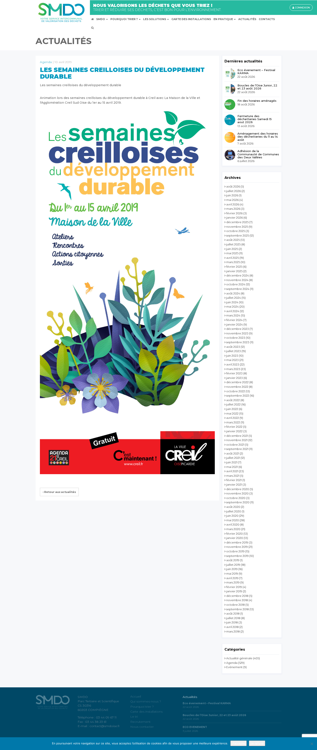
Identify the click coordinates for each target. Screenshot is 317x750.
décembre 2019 (237, 542)
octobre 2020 (235, 498)
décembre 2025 (237, 222)
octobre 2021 (235, 444)
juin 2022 (232, 409)
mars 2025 (233, 262)
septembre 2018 (237, 609)
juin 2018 (232, 622)
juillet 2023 (233, 351)
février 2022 (234, 426)
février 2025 (234, 266)
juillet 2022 (233, 404)
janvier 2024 (234, 324)
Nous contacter (142, 727)
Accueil (135, 696)
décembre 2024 (237, 275)
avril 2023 (232, 364)
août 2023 (233, 346)
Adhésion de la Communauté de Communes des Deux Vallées (258, 154)
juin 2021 (231, 462)
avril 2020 (232, 524)
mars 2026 (233, 208)
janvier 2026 (234, 217)
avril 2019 (232, 578)
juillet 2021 (233, 457)
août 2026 (233, 186)
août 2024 (233, 293)
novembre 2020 (237, 493)
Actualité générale (239, 658)
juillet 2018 (233, 618)
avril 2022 (232, 417)
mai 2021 (232, 467)
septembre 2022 (237, 395)
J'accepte (238, 743)
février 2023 (234, 373)
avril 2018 (232, 627)
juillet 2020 (233, 511)
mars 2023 (233, 369)
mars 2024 (233, 315)
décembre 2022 (237, 382)
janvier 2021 (234, 484)
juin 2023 (232, 355)
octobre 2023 (235, 337)
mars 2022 (233, 422)
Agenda (46, 62)
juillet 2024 (233, 297)
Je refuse (257, 743)
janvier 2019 (234, 591)
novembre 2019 (237, 546)
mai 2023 (232, 360)
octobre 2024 (235, 284)
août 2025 (233, 240)
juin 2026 (232, 195)
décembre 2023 (237, 329)
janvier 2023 (234, 378)
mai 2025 (232, 253)
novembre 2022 (237, 386)
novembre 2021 (237, 440)
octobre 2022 (235, 391)
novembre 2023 (237, 333)
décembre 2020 (237, 489)
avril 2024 (232, 311)
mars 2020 (233, 529)
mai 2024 (232, 306)
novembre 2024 (237, 280)
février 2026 (234, 213)
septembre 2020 (238, 502)
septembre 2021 (237, 449)
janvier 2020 (234, 538)
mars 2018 (233, 631)
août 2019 (232, 560)
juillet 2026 (233, 191)
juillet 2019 (233, 564)
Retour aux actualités (60, 492)
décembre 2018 (237, 595)
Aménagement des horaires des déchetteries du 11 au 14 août (257, 136)
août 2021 (232, 453)
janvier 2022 (234, 431)
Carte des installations (146, 711)
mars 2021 (232, 475)
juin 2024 (232, 302)
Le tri (134, 716)
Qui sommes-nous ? (145, 701)
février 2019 (234, 587)
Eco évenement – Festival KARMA (256, 71)
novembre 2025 (237, 226)
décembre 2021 (237, 435)
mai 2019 (232, 573)
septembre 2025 (237, 235)
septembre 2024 (237, 289)
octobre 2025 (235, 231)
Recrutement (140, 722)
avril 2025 (232, 257)
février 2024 (234, 320)
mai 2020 (232, 520)
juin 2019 (232, 569)
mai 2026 (232, 200)
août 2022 (233, 400)
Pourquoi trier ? (142, 707)
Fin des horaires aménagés (256, 100)
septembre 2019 (237, 556)
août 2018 (233, 613)
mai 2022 (232, 413)
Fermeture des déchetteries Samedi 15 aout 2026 (254, 119)
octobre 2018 (235, 604)
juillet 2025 (233, 244)
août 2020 (233, 506)
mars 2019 (233, 582)
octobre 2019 (235, 551)
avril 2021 (232, 471)
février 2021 (234, 480)
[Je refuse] (311, 744)
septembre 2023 (237, 342)
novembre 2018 (237, 600)
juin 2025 (232, 249)
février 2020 (234, 533)
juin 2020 (232, 515)
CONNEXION (302, 7)
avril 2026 (232, 204)
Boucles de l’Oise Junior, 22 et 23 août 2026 (257, 87)
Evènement (234, 667)
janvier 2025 (234, 271)
